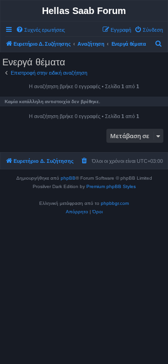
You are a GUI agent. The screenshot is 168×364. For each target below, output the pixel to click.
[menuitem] (40, 29)
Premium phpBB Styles (111, 186)
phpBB (68, 178)
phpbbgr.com (115, 203)
